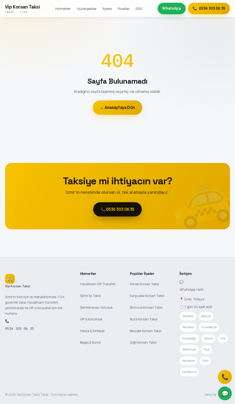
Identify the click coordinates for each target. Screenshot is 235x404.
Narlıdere (188, 327)
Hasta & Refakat (92, 331)
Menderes (188, 361)
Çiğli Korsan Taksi (143, 342)
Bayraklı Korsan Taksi (145, 331)
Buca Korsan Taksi (143, 319)
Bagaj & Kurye (90, 342)
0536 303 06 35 (19, 328)
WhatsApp (171, 8)
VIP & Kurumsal (91, 319)
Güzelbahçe (209, 327)
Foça (207, 349)
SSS (138, 8)
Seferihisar (189, 349)
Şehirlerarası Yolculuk (96, 307)
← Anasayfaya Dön (117, 107)
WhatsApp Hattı (191, 289)
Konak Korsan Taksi (144, 284)
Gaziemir (188, 316)
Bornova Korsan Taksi (146, 307)
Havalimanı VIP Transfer (98, 284)
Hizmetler (63, 8)
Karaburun (189, 372)
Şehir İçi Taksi (90, 295)
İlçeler (107, 8)
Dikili (205, 361)
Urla (223, 338)
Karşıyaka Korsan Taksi (147, 295)
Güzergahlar (87, 8)
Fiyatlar (123, 8)
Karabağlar (189, 338)
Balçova (206, 316)
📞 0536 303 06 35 (118, 209)
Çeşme (208, 338)
